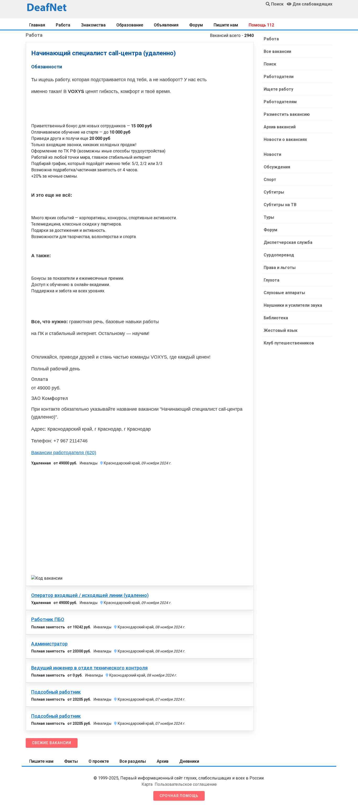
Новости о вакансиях (285, 139)
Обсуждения (277, 166)
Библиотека (276, 317)
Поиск (270, 64)
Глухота (271, 280)
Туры (269, 217)
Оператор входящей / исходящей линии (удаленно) (90, 595)
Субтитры (274, 192)
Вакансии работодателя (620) (63, 452)
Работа (63, 25)
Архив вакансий (280, 126)
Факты (71, 761)
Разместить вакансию (287, 114)
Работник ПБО (47, 619)
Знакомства (93, 25)
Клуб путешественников (289, 343)
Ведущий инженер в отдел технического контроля (89, 668)
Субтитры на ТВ (280, 204)
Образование (129, 25)
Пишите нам (226, 25)
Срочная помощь (179, 796)
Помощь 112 (261, 25)
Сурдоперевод (279, 254)
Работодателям (280, 101)
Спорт (270, 179)
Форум (196, 25)
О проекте (99, 761)
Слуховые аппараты (284, 292)
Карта (147, 784)
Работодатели (279, 76)
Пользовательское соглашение (186, 784)
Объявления (166, 25)
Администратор (49, 643)
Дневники (189, 761)
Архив (163, 761)
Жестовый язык (280, 330)
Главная (37, 25)
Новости (272, 154)
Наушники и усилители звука (293, 305)
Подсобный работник (56, 692)
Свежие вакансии (51, 743)
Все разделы (133, 761)
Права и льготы (280, 267)
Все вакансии (277, 51)
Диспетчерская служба (288, 242)
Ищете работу (278, 89)
